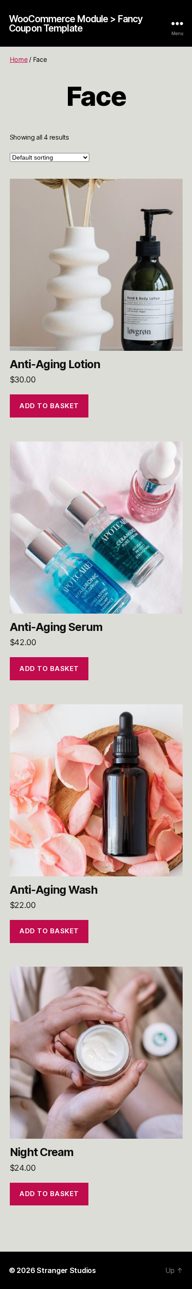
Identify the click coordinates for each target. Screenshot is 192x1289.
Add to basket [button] (49, 406)
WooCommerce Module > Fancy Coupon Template (75, 23)
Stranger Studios (66, 1270)
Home (19, 59)
